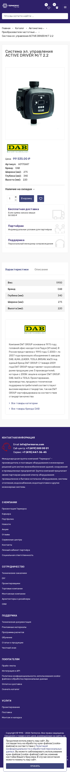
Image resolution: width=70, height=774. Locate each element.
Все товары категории (24, 403)
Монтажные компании (13, 594)
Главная (6, 28)
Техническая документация (16, 622)
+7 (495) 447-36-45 (34, 452)
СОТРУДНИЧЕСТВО (13, 566)
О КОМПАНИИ (9, 502)
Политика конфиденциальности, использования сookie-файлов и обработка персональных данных (31, 677)
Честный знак (9, 648)
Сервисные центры (12, 539)
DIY (3, 578)
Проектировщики (11, 583)
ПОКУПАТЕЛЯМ (11, 659)
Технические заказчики (14, 573)
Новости (6, 524)
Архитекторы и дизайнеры (16, 599)
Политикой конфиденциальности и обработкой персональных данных (34, 749)
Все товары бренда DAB (25, 408)
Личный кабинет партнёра (16, 550)
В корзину (26, 198)
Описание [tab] (41, 269)
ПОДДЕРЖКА (9, 615)
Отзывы (6, 534)
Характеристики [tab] (16, 269)
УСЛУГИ (6, 700)
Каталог (19, 28)
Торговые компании (12, 588)
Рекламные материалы (14, 627)
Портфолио (8, 519)
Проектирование (11, 707)
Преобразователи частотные (18, 32)
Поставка (7, 712)
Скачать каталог (10, 689)
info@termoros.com (32, 444)
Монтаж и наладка (12, 717)
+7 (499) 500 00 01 (37, 448)
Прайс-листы (9, 665)
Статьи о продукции (12, 642)
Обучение (7, 637)
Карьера (6, 514)
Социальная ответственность (17, 555)
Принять (35, 766)
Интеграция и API (11, 671)
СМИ (4, 604)
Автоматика (35, 28)
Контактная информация (18, 437)
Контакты (7, 545)
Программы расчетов (13, 632)
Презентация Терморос (14, 509)
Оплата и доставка (12, 684)
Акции (5, 529)
